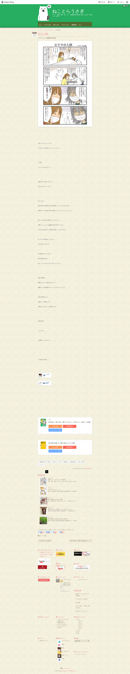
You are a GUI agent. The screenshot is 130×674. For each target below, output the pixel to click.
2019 (78, 633)
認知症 (50, 225)
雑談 (63, 644)
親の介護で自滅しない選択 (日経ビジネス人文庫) (62, 443)
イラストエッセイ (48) (63, 619)
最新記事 (78, 590)
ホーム (40, 24)
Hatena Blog (63, 671)
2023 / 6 (80, 622)
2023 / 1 (80, 628)
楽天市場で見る (69, 426)
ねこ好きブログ (65, 651)
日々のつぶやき (47, 24)
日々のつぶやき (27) (62, 624)
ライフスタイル (65, 640)
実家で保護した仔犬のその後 (55, 499)
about (80, 24)
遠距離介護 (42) (61, 622)
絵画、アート (65, 655)
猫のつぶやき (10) (62, 626)
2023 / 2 (80, 627)
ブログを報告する (71, 671)
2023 (78, 619)
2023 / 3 (80, 625)
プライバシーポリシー (81, 654)
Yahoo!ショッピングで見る (55, 430)
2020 (78, 632)
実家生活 (54, 38)
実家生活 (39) (61, 621)
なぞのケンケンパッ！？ (54, 489)
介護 (63, 648)
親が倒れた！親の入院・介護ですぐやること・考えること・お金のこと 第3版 (69, 422)
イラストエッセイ (65, 24)
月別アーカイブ (44, 617)
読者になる (125, 5)
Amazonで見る (55, 426)
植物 (63, 658)
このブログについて (65, 591)
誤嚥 (39, 287)
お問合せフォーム (44, 640)
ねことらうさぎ (68, 11)
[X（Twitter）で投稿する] (46, 471)
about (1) (59, 627)
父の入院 (43, 34)
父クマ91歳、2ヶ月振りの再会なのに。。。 (80, 540)
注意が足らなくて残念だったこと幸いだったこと (60, 509)
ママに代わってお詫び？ (45, 540)
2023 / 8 (80, 621)
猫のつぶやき (56, 24)
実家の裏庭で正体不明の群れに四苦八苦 (58, 519)
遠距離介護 (74, 24)
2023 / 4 (80, 624)
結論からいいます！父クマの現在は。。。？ (59, 479)
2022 (78, 630)
